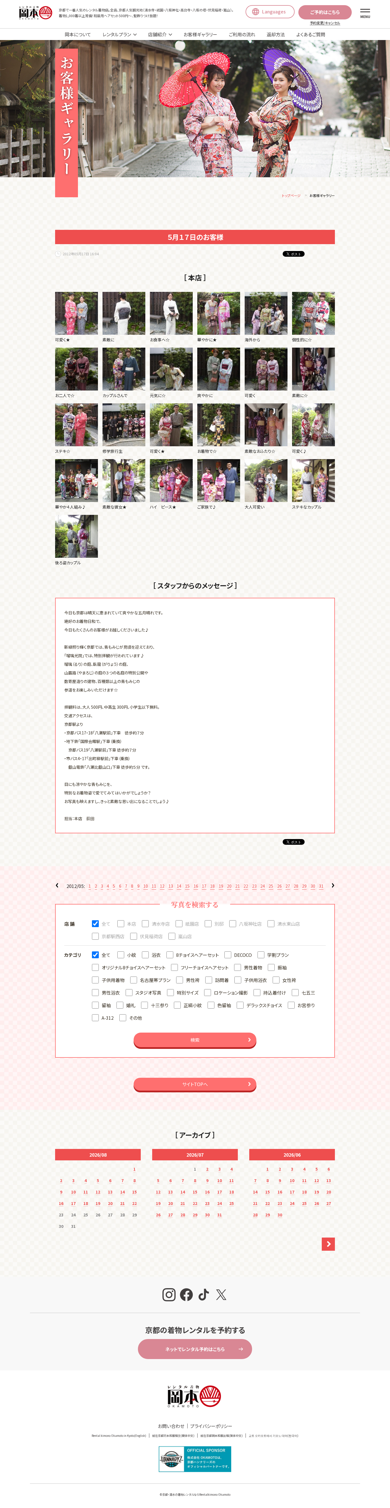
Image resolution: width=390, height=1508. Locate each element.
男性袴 (193, 980)
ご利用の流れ (242, 34)
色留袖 (224, 1005)
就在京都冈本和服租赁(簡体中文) (173, 1435)
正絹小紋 (193, 1005)
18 (212, 886)
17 (204, 886)
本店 (131, 923)
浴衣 (156, 954)
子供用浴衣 (255, 980)
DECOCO (243, 954)
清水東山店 (288, 923)
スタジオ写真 (148, 992)
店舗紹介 (157, 34)
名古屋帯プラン (155, 980)
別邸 (219, 923)
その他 (135, 1017)
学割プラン (278, 954)
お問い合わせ (171, 1426)
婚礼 (130, 1005)
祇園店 (192, 923)
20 (229, 886)
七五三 (308, 992)
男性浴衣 (111, 992)
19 (221, 886)
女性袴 (289, 980)
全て (106, 923)
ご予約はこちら (325, 12)
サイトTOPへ (195, 1084)
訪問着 (222, 980)
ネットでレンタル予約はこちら (195, 1349)
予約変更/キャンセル (325, 22)
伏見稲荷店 (151, 936)
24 (262, 886)
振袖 (282, 967)
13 (170, 886)
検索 (195, 1039)
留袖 (106, 1005)
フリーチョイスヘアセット (204, 967)
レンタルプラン (116, 34)
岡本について (78, 34)
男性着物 (253, 967)
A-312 (108, 1017)
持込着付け (274, 992)
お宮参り (306, 1005)
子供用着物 (113, 980)
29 (304, 886)
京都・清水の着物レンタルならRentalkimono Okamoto (196, 1494)
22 (246, 886)
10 (145, 886)
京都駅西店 (113, 936)
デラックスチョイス (264, 1005)
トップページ (291, 195)
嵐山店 (185, 936)
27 (288, 886)
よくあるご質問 (310, 34)
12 (162, 886)
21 (237, 886)
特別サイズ (187, 992)
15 (187, 886)
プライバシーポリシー (211, 1426)
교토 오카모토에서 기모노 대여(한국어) (273, 1435)
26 (279, 886)
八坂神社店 (250, 923)
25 (271, 886)
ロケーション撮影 (231, 992)
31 (321, 886)
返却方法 (276, 34)
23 (254, 886)
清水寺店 (161, 923)
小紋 (131, 954)
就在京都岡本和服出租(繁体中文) (221, 1435)
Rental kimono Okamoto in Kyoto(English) (119, 1435)
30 (313, 886)
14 (179, 886)
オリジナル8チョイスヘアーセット (133, 967)
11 (154, 886)
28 (296, 886)
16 (196, 886)
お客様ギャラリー (200, 34)
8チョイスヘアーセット (197, 954)
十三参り (159, 1005)
